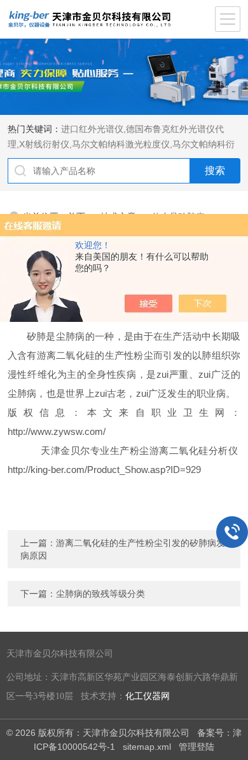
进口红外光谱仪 (92, 129)
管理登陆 (196, 747)
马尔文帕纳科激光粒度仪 (121, 144)
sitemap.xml (147, 747)
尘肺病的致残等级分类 (100, 594)
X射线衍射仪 (44, 144)
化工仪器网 (147, 696)
